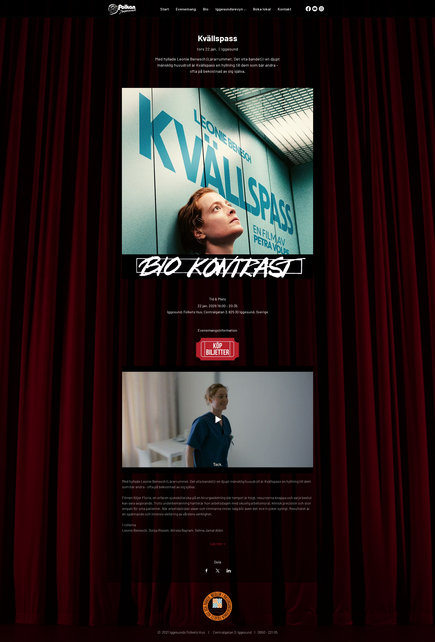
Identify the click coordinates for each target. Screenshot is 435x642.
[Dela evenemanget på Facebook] (206, 570)
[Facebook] (308, 8)
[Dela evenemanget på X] (217, 570)
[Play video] (217, 419)
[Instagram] (321, 8)
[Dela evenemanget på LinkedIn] (229, 570)
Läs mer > (217, 543)
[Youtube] (314, 8)
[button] (230, 9)
